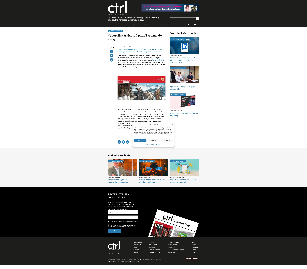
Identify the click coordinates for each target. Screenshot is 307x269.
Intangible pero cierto (173, 244)
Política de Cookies (150, 144)
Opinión (194, 244)
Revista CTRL (137, 247)
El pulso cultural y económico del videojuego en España (151, 181)
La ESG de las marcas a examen (176, 249)
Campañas (152, 247)
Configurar (167, 140)
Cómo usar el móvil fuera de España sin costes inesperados (183, 181)
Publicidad (158, 259)
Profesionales (195, 247)
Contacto (136, 252)
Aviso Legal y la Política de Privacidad (128, 221)
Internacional (171, 247)
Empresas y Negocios (154, 249)
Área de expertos (153, 244)
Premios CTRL (137, 244)
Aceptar (140, 140)
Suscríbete (136, 249)
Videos (193, 252)
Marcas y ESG (171, 252)
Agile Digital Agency (134, 261)
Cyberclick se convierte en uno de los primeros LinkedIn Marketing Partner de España (184, 60)
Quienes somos (138, 242)
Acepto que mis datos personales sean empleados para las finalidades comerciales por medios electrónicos (122, 225)
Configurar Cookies (147, 259)
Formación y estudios (173, 242)
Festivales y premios (154, 252)
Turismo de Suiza (158, 60)
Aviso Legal (158, 144)
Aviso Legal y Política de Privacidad (117, 259)
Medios (194, 242)
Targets (194, 249)
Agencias (151, 242)
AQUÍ (160, 131)
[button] (172, 124)
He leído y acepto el (123, 221)
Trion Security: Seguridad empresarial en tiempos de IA (119, 181)
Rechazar (153, 140)
